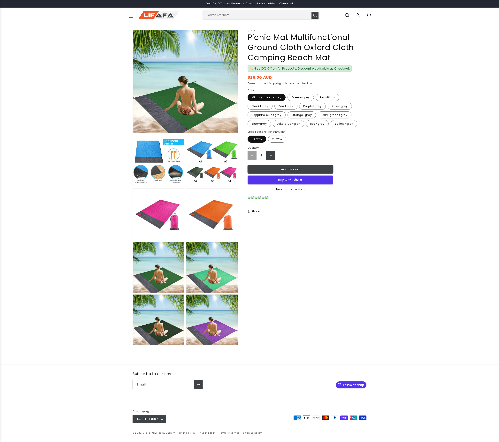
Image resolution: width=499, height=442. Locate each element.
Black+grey (260, 106)
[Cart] (368, 15)
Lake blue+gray (288, 124)
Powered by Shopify (163, 433)
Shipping (275, 83)
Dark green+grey (334, 115)
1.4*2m (257, 139)
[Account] (358, 15)
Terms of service (229, 432)
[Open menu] (131, 15)
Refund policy (187, 432)
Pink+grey (286, 106)
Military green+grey (266, 97)
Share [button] (255, 211)
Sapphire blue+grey (266, 115)
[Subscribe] (198, 384)
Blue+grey (259, 124)
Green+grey (301, 97)
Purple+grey (312, 106)
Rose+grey (340, 106)
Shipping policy (252, 432)
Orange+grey (302, 115)
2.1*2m (277, 139)
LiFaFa (147, 433)
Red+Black (327, 97)
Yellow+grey (344, 124)
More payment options (290, 189)
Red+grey (317, 124)
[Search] (315, 15)
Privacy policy (207, 432)
